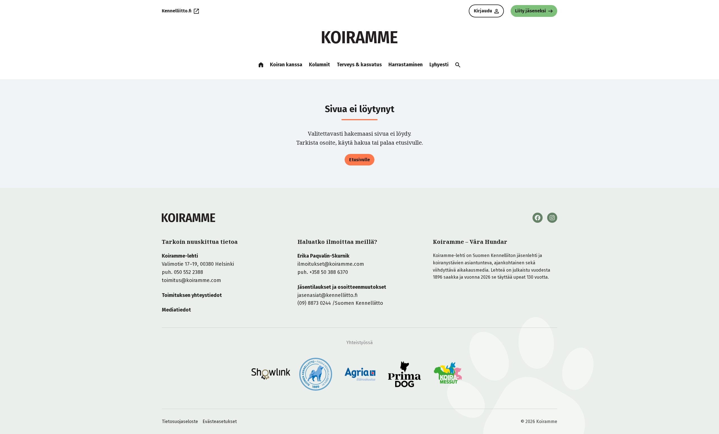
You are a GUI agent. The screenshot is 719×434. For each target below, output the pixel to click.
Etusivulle (359, 159)
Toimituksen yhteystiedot (192, 295)
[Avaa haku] (457, 64)
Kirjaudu (483, 10)
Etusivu (261, 64)
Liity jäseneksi (530, 10)
